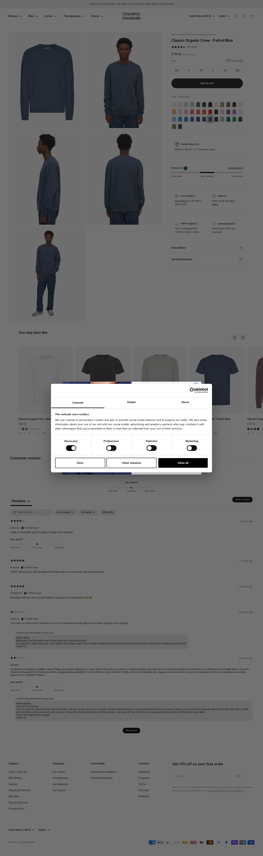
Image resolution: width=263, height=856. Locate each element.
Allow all (183, 462)
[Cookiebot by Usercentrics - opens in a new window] (192, 390)
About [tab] (185, 401)
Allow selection (131, 462)
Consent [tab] (77, 402)
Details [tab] (131, 401)
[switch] (111, 448)
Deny (80, 462)
